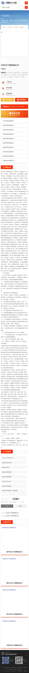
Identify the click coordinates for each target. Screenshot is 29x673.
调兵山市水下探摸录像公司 (14, 583)
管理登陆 (25, 671)
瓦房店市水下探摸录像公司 (14, 645)
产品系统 (9, 27)
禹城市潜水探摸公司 (8, 156)
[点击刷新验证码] (15, 499)
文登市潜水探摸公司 (8, 121)
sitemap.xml (7, 671)
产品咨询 (8, 100)
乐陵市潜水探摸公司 (8, 160)
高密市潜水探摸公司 (8, 143)
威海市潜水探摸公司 (8, 138)
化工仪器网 (19, 671)
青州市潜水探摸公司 (8, 151)
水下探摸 (15, 27)
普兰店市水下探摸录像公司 (14, 614)
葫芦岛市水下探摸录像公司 (14, 552)
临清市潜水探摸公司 (8, 125)
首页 (4, 27)
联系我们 (23, 100)
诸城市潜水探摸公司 (8, 147)
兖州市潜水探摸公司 (8, 129)
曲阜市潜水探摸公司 (8, 134)
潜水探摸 (21, 27)
